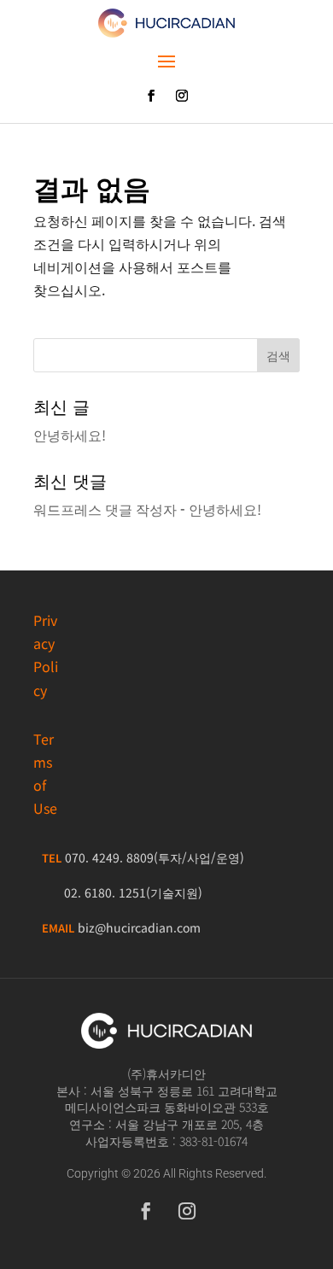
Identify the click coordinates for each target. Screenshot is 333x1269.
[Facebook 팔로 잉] (151, 96)
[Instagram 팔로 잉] (182, 96)
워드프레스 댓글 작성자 (105, 509)
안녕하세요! (69, 434)
